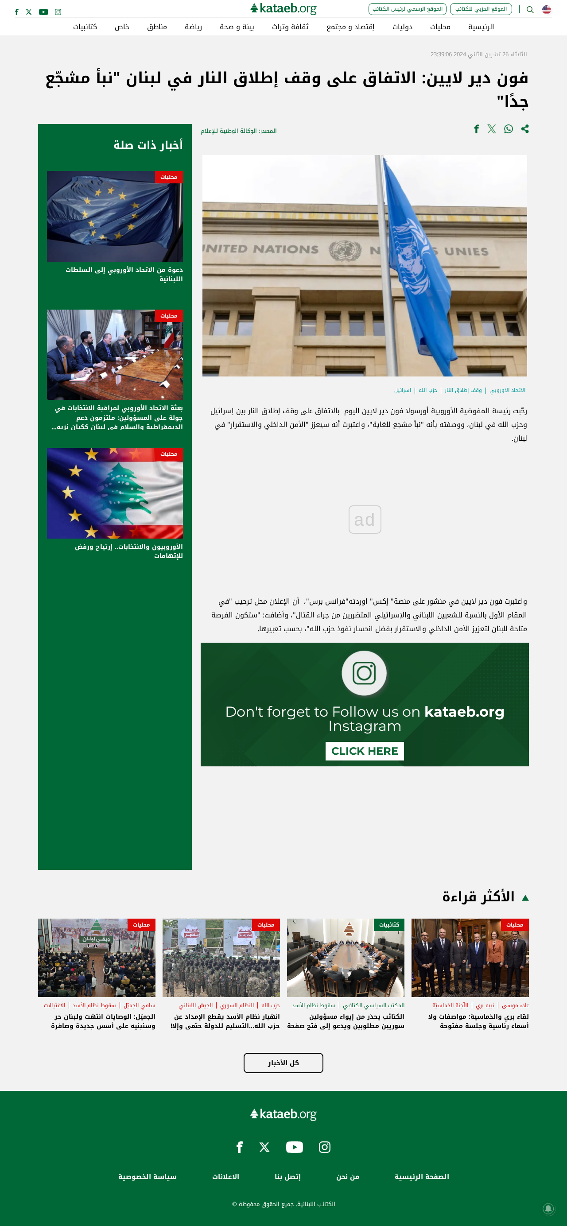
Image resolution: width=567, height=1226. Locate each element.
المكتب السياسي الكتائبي (373, 1005)
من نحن (347, 1177)
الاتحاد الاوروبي (507, 390)
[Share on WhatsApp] (508, 131)
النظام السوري (237, 1005)
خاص (122, 27)
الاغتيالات (54, 1005)
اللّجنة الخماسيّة (450, 1005)
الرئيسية (481, 27)
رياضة (193, 27)
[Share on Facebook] (476, 131)
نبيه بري (485, 1005)
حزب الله (428, 390)
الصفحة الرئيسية (422, 1177)
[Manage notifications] (548, 1209)
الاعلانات (225, 1177)
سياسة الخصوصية (147, 1177)
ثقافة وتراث (290, 27)
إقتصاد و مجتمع (350, 27)
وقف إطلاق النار (463, 390)
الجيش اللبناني (196, 1005)
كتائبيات (85, 27)
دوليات (402, 27)
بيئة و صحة (237, 27)
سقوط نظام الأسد (313, 1005)
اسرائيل (402, 390)
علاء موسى (515, 1005)
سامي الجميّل (139, 1005)
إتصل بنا (288, 1177)
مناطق (157, 27)
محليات (440, 27)
